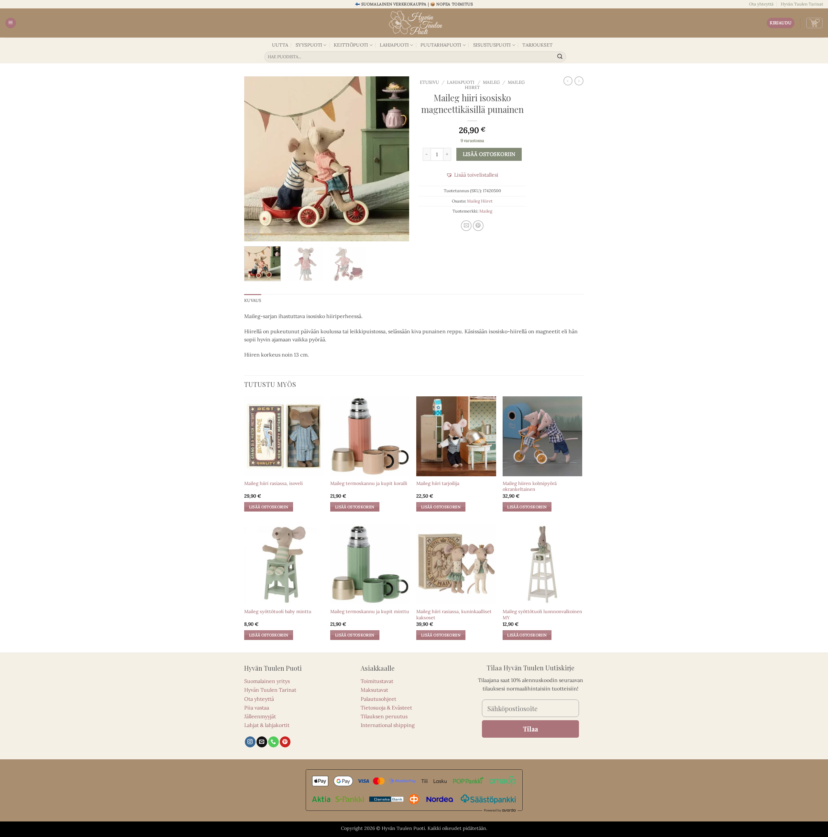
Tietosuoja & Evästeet (386, 707)
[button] (10, 23)
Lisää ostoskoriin (489, 154)
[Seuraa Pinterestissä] (285, 741)
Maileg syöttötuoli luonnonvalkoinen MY (542, 615)
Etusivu (429, 82)
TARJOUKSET (537, 45)
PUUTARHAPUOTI (441, 45)
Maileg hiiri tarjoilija (437, 483)
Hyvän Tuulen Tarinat (802, 4)
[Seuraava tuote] (567, 80)
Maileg (491, 82)
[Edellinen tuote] (578, 80)
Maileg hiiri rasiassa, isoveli (273, 483)
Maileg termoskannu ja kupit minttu (369, 611)
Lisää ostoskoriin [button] (269, 506)
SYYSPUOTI (309, 45)
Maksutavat (374, 690)
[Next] (398, 158)
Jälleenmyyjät (260, 716)
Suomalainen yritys (267, 681)
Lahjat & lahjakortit (266, 725)
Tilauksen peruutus (384, 716)
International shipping (388, 725)
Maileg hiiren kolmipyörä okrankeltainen (530, 486)
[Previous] (255, 158)
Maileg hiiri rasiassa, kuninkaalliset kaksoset (454, 615)
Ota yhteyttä (761, 4)
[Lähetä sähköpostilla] (466, 225)
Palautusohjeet (378, 699)
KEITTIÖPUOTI (351, 45)
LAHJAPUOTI (394, 45)
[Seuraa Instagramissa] (250, 741)
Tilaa (530, 728)
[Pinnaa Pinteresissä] (478, 225)
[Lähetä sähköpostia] (261, 741)
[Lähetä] (560, 56)
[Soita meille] (273, 741)
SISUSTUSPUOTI (492, 45)
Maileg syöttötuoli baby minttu (277, 611)
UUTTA (280, 45)
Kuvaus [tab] (252, 300)
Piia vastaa (256, 707)
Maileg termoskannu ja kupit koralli (368, 483)
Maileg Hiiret (480, 201)
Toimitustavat (377, 681)
